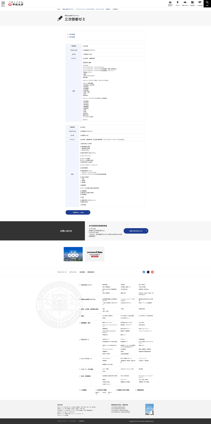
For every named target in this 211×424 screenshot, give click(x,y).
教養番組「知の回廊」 (126, 382)
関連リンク (123, 334)
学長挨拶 (123, 284)
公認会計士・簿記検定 (144, 360)
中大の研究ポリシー (125, 318)
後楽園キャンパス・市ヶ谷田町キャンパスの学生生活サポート (128, 346)
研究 (82, 316)
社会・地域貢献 (85, 376)
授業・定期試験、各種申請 (145, 349)
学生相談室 (123, 349)
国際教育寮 (105, 328)
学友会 (104, 371)
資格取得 (104, 360)
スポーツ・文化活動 (87, 369)
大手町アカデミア (106, 384)
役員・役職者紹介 (106, 287)
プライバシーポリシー (62, 421)
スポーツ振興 (105, 369)
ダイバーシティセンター (108, 349)
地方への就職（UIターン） (126, 358)
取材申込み (81, 421)
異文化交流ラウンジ (125, 328)
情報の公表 (123, 293)
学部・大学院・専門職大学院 (89, 309)
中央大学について (86, 285)
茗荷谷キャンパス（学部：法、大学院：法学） (66, 412)
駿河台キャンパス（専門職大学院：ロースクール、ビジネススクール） (70, 413)
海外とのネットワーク (144, 328)
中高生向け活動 (106, 382)
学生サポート (85, 340)
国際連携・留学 (85, 323)
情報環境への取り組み (144, 289)
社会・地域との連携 (143, 379)
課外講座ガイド (124, 341)
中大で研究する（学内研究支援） (146, 315)
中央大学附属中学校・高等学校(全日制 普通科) (120, 410)
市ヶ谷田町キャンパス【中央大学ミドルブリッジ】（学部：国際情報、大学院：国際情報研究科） (75, 410)
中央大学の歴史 (142, 287)
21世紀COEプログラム (126, 302)
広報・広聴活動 (106, 293)
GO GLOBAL (141, 322)
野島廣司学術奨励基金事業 (145, 351)
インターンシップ (143, 358)
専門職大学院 (142, 309)
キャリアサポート (86, 359)
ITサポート (123, 339)
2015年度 (72, 37)
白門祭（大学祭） (106, 353)
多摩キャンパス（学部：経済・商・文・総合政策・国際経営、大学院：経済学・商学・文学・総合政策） (76, 407)
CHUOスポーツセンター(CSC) (127, 369)
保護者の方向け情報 (123, 390)
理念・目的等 (142, 284)
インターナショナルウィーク (145, 331)
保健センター (142, 345)
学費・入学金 (105, 311)
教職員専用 (140, 390)
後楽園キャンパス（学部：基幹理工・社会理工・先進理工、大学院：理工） (71, 408)
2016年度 (72, 34)
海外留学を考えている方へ (126, 322)
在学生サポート (106, 339)
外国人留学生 (142, 325)
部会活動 (141, 369)
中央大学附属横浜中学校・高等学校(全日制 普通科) (120, 412)
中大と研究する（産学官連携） (128, 315)
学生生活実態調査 (125, 353)
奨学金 (122, 351)
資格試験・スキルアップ (126, 325)
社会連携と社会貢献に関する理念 (110, 375)
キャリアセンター (106, 358)
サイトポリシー (73, 421)
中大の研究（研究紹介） (108, 315)
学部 (104, 309)
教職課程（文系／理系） (108, 364)
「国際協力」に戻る (78, 212)
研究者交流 (105, 334)
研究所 (104, 318)
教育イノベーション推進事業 (145, 302)
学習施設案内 (142, 339)
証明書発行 (105, 351)
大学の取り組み (124, 289)
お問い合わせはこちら (136, 231)
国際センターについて (107, 322)
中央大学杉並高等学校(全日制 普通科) (118, 408)
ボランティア (124, 379)
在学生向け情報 (102, 390)
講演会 (104, 379)
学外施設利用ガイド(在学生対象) (110, 341)
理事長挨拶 (105, 284)
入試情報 (83, 390)
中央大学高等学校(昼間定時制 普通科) (118, 407)
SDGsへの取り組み (125, 375)
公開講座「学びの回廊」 (144, 382)
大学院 (122, 309)
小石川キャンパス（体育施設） (63, 415)
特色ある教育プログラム (88, 299)
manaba (104, 392)
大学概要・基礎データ (126, 287)
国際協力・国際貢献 (125, 331)
